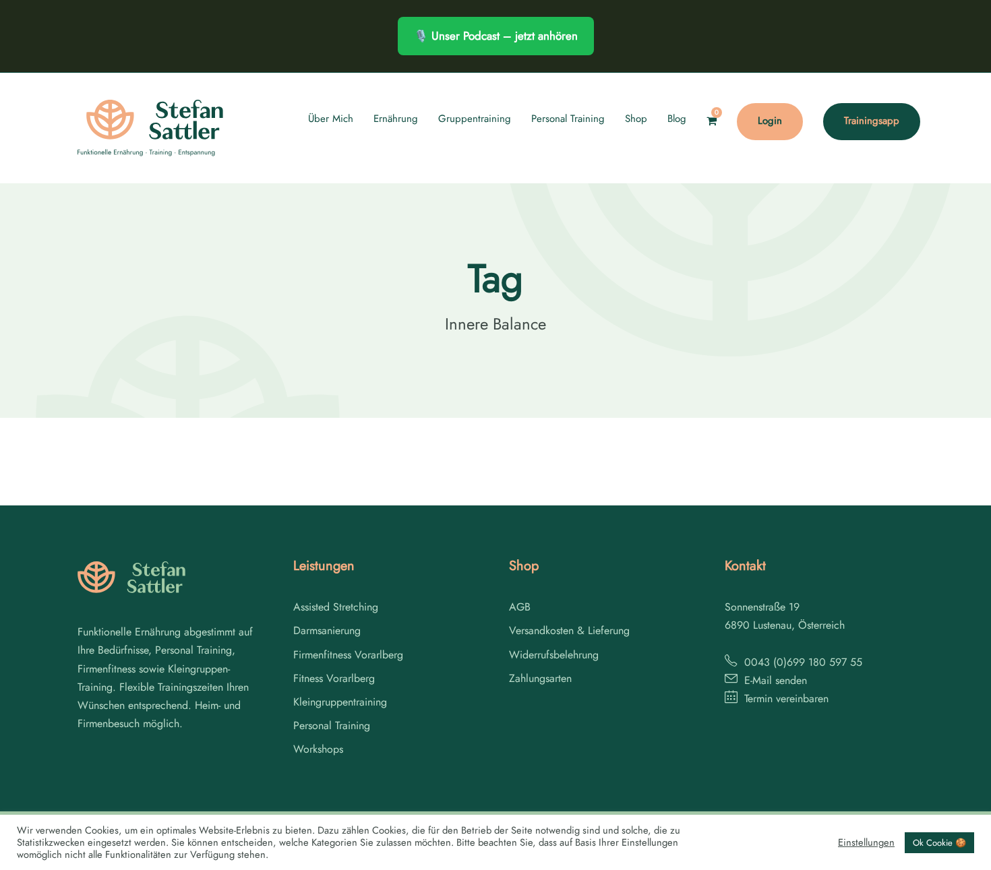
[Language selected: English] (957, 856)
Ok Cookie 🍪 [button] (939, 842)
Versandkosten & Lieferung (569, 630)
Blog (676, 118)
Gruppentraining (474, 118)
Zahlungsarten (540, 678)
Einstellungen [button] (866, 842)
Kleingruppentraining (340, 702)
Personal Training (568, 118)
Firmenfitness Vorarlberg (348, 654)
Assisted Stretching (335, 607)
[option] (957, 857)
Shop (636, 118)
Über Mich (330, 118)
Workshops (318, 749)
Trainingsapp (871, 120)
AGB (520, 607)
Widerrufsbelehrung (554, 654)
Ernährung (395, 118)
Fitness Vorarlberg (334, 678)
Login (770, 120)
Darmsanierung (327, 630)
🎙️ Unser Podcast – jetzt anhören (496, 36)
